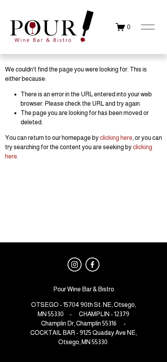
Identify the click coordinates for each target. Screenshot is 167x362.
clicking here (116, 137)
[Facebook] (92, 265)
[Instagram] (75, 265)
